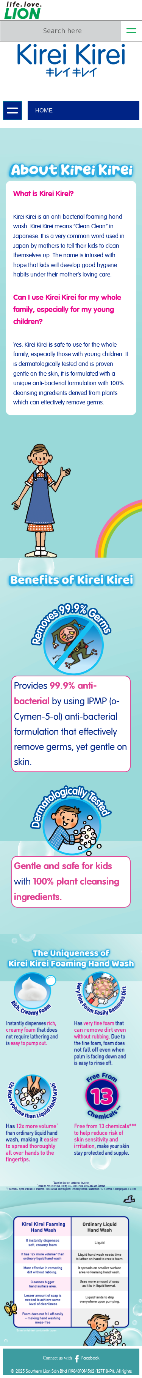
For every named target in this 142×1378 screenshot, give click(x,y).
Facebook (90, 1358)
